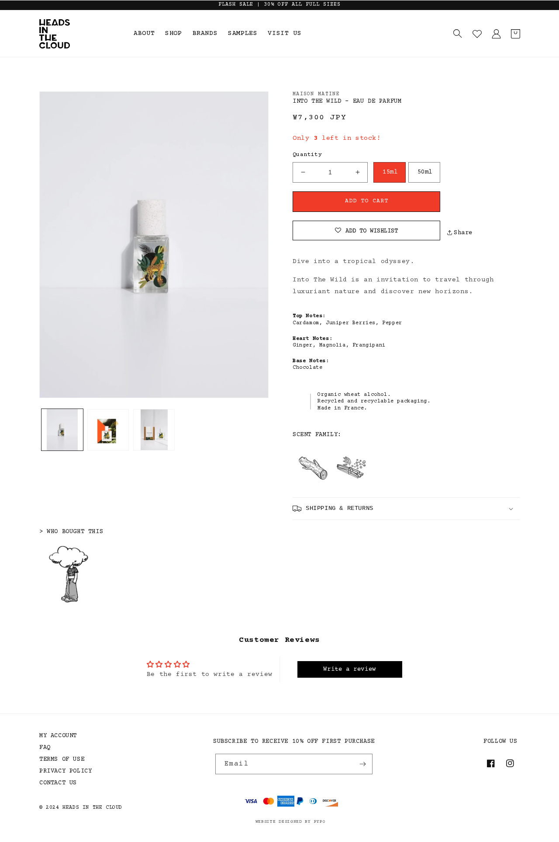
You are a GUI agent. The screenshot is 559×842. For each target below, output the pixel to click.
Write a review (349, 669)
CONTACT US (58, 783)
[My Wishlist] (477, 33)
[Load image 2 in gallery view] (108, 429)
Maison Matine (316, 94)
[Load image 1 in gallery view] (62, 429)
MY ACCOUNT (58, 735)
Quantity (307, 155)
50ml (425, 172)
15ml (390, 172)
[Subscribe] (362, 764)
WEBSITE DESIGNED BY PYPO (290, 821)
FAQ (45, 747)
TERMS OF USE (61, 759)
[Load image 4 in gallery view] (154, 429)
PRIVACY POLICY (65, 771)
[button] (457, 33)
